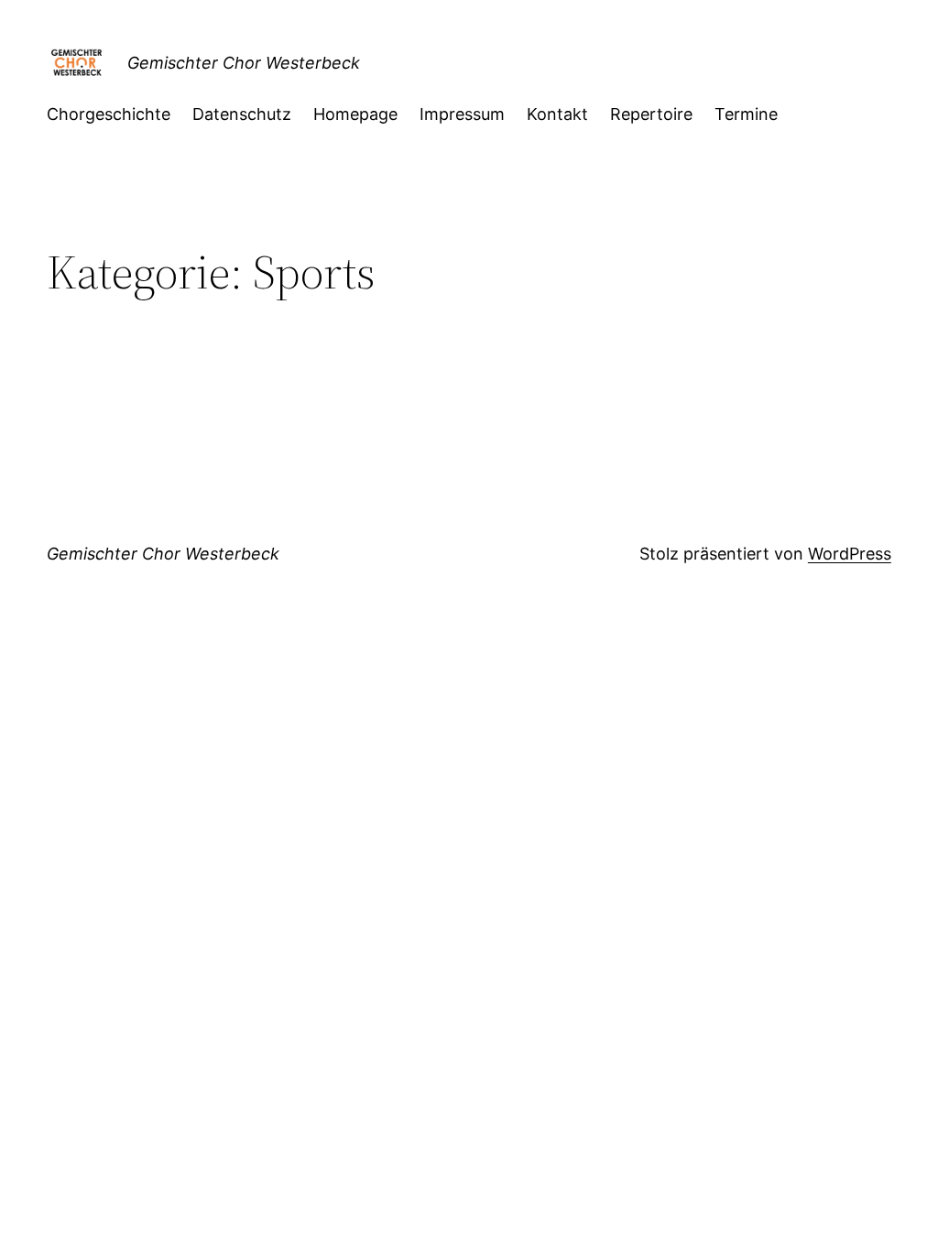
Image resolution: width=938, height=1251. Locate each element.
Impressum (462, 114)
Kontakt (557, 114)
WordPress (849, 553)
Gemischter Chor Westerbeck (243, 62)
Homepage (355, 114)
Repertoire (651, 114)
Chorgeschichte (108, 114)
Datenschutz (241, 114)
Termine (746, 114)
